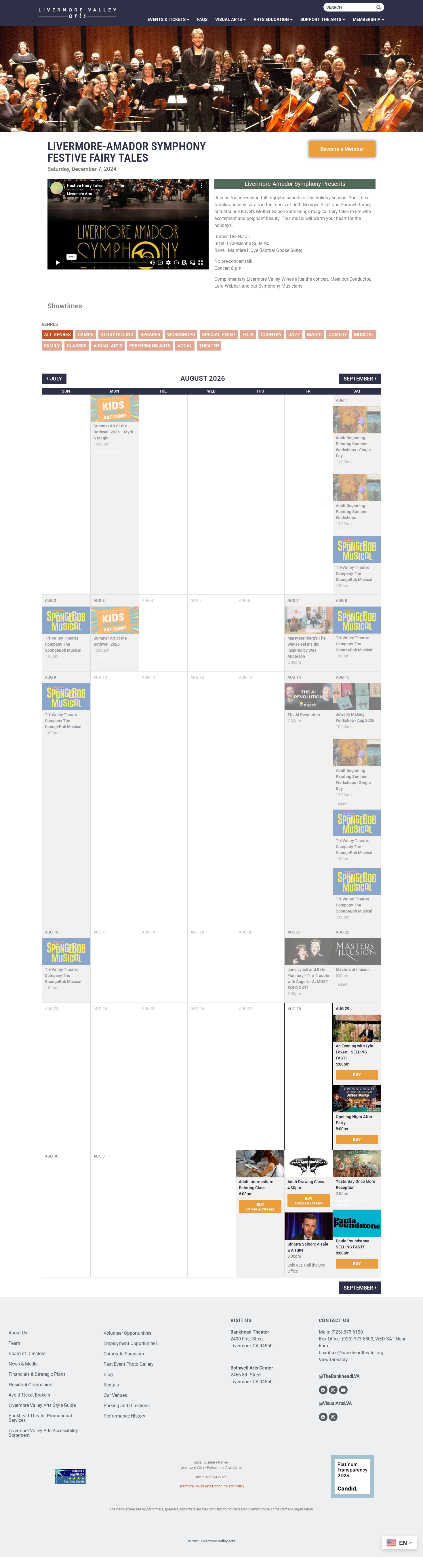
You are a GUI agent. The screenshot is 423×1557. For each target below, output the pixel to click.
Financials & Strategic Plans (37, 1374)
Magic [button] (314, 334)
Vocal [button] (185, 346)
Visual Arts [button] (108, 346)
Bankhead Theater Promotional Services (40, 1418)
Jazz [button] (294, 334)
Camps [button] (86, 334)
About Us (18, 1333)
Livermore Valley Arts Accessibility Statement (43, 1433)
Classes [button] (77, 346)
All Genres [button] (57, 334)
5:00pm (342, 1064)
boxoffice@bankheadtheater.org (351, 1352)
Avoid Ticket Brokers (29, 1395)
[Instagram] (333, 1390)
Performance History (124, 1416)
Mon (114, 391)
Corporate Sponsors (124, 1354)
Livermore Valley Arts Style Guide (42, 1405)
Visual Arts (228, 19)
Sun (66, 391)
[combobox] (349, 7)
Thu (260, 391)
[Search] (380, 7)
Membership (366, 19)
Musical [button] (364, 334)
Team (14, 1343)
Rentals (111, 1385)
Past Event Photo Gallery (129, 1364)
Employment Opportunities (131, 1343)
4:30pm (294, 1187)
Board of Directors (27, 1353)
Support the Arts (320, 19)
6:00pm (245, 1193)
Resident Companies (30, 1384)
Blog (108, 1374)
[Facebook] (323, 1390)
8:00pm (342, 1128)
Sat (357, 391)
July (56, 378)
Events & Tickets (167, 19)
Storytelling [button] (117, 334)
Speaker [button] (150, 334)
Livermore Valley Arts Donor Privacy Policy (211, 1486)
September (358, 378)
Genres (50, 324)
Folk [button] (248, 334)
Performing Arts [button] (150, 346)
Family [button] (52, 346)
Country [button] (271, 334)
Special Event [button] (219, 334)
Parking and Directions (127, 1405)
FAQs (202, 19)
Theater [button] (209, 346)
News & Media (23, 1364)
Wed (211, 391)
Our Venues (115, 1395)
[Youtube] (343, 1390)
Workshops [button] (181, 334)
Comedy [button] (338, 334)
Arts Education (271, 19)
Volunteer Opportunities (127, 1333)
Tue (163, 391)
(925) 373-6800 (357, 1339)
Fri (309, 391)
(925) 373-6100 (347, 1332)
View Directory (333, 1359)
